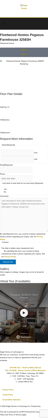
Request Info (8, 262)
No (5, 192)
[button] (4, 24)
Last (35, 159)
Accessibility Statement (11, 400)
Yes (5, 189)
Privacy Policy (10, 257)
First (35, 153)
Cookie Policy (7, 395)
